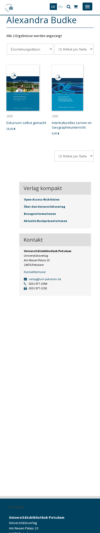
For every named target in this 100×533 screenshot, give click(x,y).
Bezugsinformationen (40, 214)
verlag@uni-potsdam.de (44, 279)
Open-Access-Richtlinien (41, 199)
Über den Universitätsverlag (44, 206)
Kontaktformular (35, 272)
